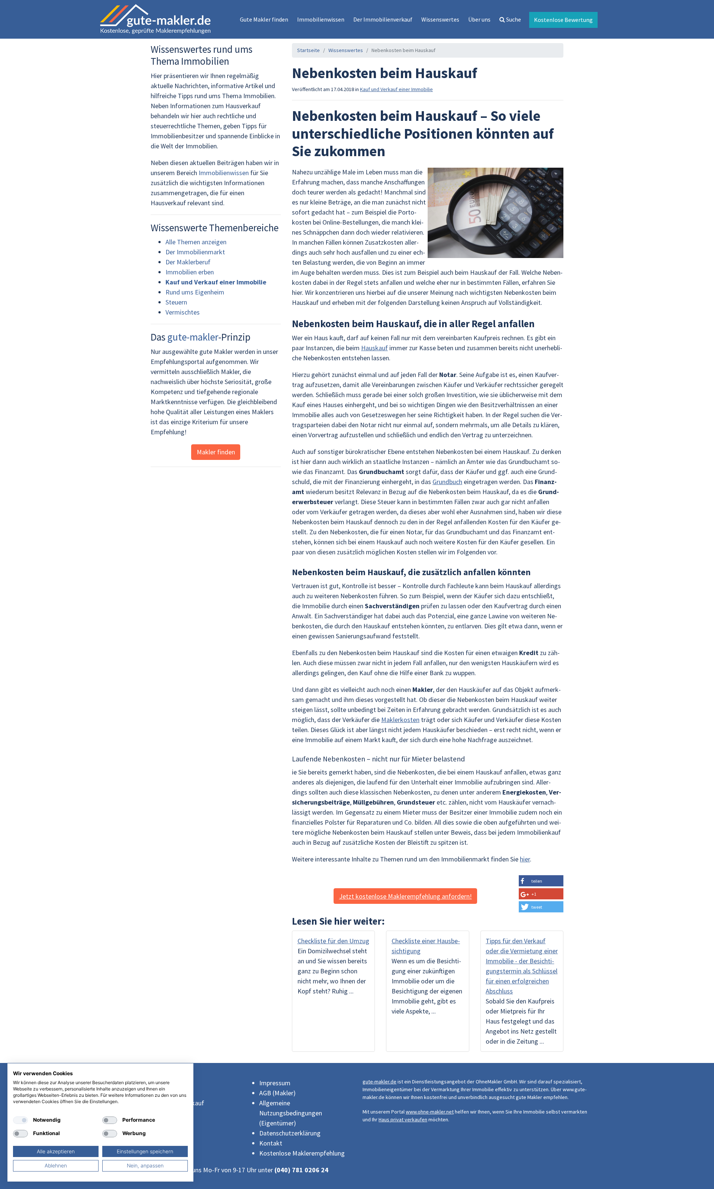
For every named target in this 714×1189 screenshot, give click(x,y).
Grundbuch (447, 481)
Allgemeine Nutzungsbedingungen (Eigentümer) (290, 1113)
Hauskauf (374, 348)
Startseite (308, 50)
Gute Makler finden (264, 19)
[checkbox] (20, 1120)
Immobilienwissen (320, 19)
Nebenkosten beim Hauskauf (403, 50)
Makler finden (216, 452)
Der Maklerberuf (187, 262)
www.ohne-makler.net (430, 1111)
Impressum (274, 1083)
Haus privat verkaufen (403, 1119)
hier (525, 859)
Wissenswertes (440, 19)
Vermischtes (182, 312)
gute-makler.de (379, 1081)
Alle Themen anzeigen (195, 242)
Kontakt (270, 1143)
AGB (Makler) (277, 1093)
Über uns (479, 19)
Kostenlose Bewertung (563, 19)
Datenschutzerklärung (290, 1133)
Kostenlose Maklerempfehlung (302, 1153)
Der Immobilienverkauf (382, 19)
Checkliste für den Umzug (333, 941)
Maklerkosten (400, 719)
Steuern (176, 302)
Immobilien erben (189, 272)
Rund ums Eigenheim (194, 292)
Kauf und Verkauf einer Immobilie (396, 89)
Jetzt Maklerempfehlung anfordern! (405, 896)
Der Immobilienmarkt (195, 252)
